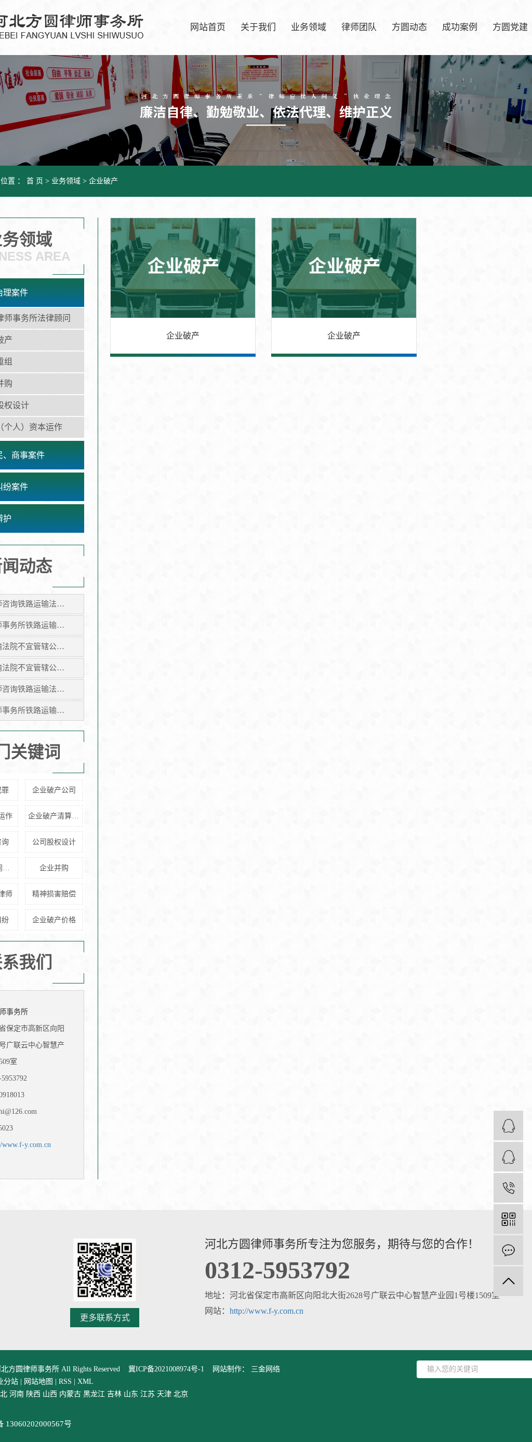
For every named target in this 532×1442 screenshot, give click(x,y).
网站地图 (38, 1381)
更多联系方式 (105, 1317)
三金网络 (264, 1369)
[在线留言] (508, 1250)
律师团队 (359, 27)
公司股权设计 (54, 842)
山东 (131, 1394)
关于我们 (258, 27)
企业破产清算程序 (55, 816)
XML (85, 1381)
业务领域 (308, 27)
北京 (181, 1394)
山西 (50, 1394)
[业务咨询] (508, 1125)
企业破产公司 (54, 790)
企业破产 (103, 181)
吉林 (114, 1394)
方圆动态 (409, 27)
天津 (164, 1394)
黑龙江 (94, 1394)
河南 (16, 1394)
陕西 (33, 1394)
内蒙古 (70, 1394)
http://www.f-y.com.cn (266, 1310)
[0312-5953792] (508, 1188)
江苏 (147, 1394)
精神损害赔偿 (54, 894)
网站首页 (207, 27)
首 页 (34, 181)
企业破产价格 (54, 920)
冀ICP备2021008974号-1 (166, 1369)
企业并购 (54, 868)
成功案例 (459, 27)
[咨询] (508, 1156)
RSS (65, 1381)
